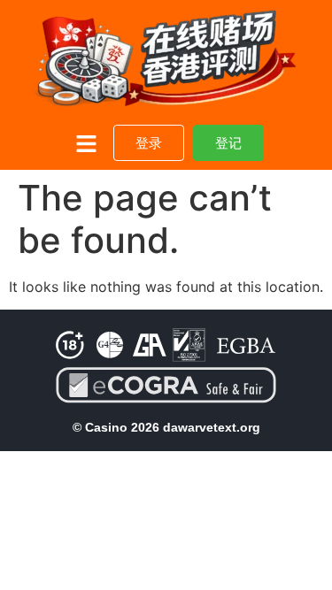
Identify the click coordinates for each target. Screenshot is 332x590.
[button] (86, 145)
